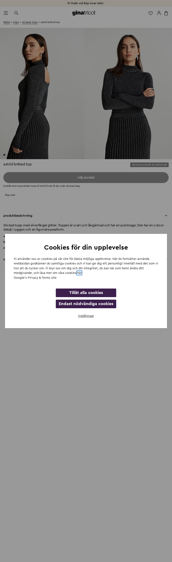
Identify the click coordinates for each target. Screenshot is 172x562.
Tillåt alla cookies (86, 293)
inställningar (86, 316)
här (79, 273)
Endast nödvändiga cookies (86, 304)
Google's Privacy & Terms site (35, 277)
